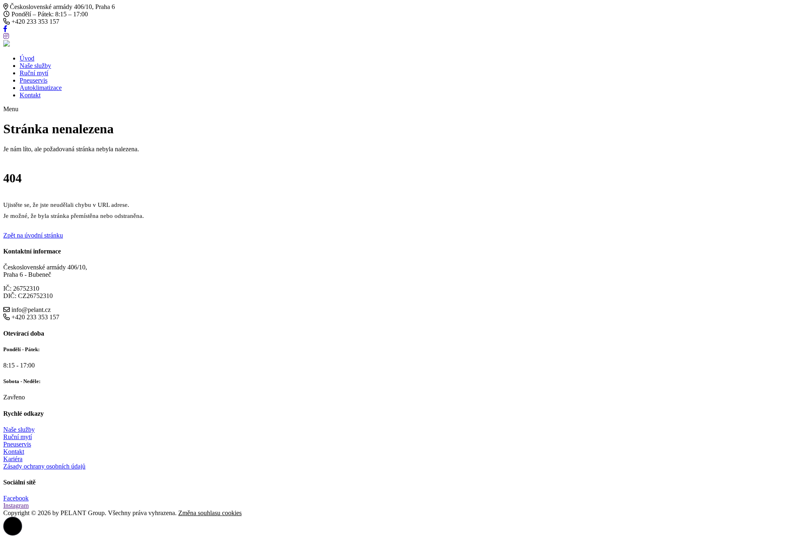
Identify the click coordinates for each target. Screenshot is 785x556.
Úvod (27, 58)
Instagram (16, 505)
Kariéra (12, 458)
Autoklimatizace (41, 87)
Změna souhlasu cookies (210, 512)
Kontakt (30, 95)
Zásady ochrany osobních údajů (44, 466)
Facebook (16, 498)
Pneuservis (33, 80)
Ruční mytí (34, 73)
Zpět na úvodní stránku (33, 235)
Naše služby (35, 65)
